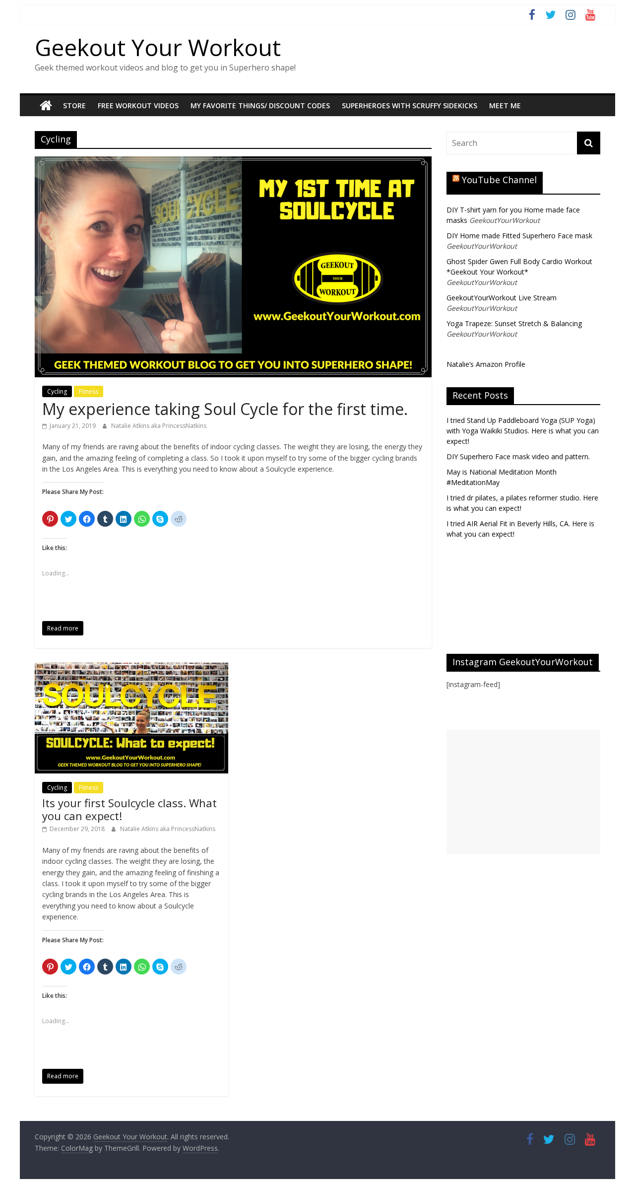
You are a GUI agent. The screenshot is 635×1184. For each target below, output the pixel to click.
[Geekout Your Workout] (46, 105)
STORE (74, 105)
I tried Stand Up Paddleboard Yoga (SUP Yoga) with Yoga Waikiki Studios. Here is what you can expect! (522, 431)
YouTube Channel (499, 180)
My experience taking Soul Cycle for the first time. (225, 408)
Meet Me (505, 105)
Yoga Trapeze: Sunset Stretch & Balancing (514, 323)
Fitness (88, 391)
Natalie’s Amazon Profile (485, 364)
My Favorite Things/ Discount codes (260, 105)
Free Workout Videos (138, 105)
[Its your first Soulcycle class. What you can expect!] (131, 668)
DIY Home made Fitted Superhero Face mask (519, 235)
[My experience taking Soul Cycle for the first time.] (233, 162)
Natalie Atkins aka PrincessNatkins (158, 425)
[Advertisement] (523, 792)
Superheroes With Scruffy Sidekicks (409, 105)
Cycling (57, 391)
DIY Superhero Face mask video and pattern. (518, 456)
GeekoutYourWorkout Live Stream (501, 297)
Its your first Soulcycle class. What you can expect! (129, 809)
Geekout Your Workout (158, 47)
